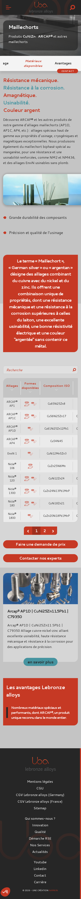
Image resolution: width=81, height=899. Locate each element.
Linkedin (40, 868)
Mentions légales (40, 781)
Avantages (63, 63)
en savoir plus (40, 661)
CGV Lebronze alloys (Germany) (40, 794)
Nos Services (40, 845)
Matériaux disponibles (33, 63)
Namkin (53, 890)
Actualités (40, 851)
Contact (67, 71)
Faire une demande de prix (40, 544)
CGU (40, 788)
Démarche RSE (40, 838)
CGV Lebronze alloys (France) (40, 801)
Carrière (40, 881)
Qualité (40, 831)
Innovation (40, 825)
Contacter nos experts (40, 558)
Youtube (40, 862)
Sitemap (40, 808)
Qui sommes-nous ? (40, 818)
